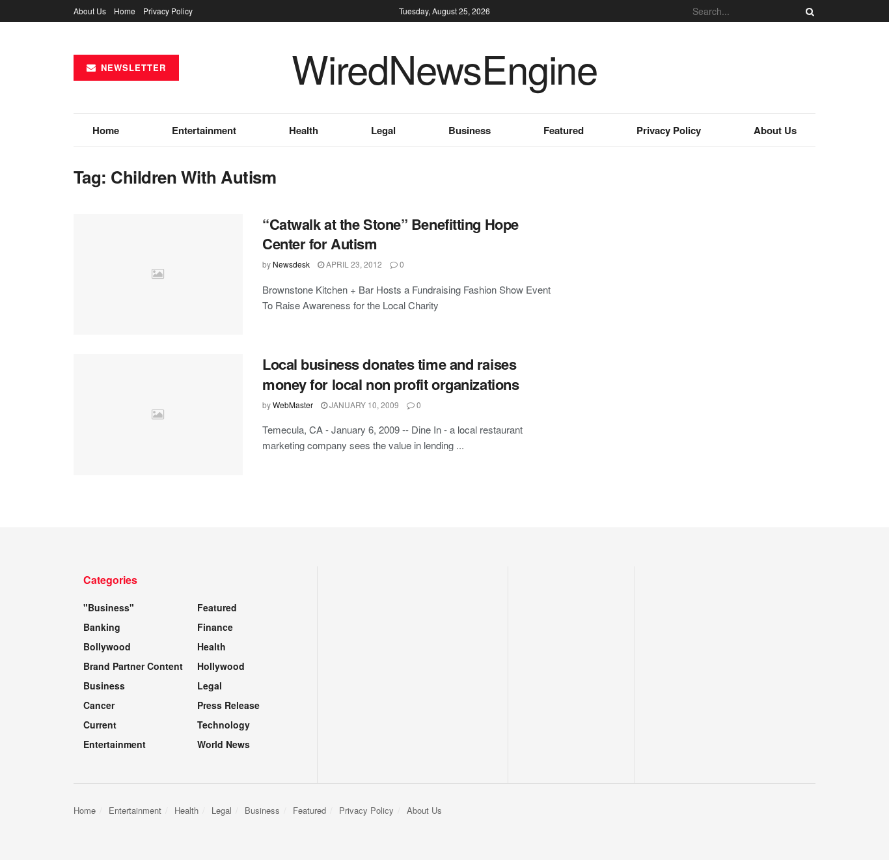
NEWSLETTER (132, 67)
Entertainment (204, 130)
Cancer (99, 705)
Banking (101, 626)
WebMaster (293, 404)
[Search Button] (807, 11)
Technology (223, 724)
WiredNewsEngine (444, 67)
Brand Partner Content (133, 666)
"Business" (108, 607)
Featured (563, 130)
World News (223, 744)
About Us (90, 10)
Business (469, 130)
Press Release (228, 705)
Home (124, 10)
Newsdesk (291, 264)
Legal (383, 130)
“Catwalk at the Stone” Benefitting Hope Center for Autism (390, 234)
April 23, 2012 (353, 264)
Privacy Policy (168, 10)
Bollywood (107, 646)
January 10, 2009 (363, 404)
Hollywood (221, 666)
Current (99, 724)
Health (303, 130)
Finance (215, 626)
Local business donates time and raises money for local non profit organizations (390, 374)
